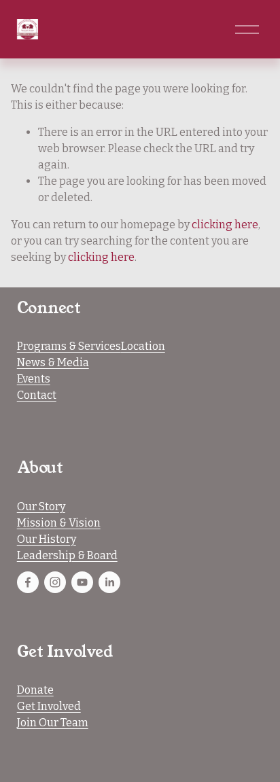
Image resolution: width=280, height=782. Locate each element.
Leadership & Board (67, 555)
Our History (46, 539)
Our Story (41, 506)
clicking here (225, 224)
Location (143, 346)
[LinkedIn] (109, 582)
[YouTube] (82, 582)
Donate (35, 689)
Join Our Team (52, 722)
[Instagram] (55, 582)
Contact (36, 395)
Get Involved (49, 706)
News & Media (53, 362)
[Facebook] (28, 582)
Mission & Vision (59, 522)
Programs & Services (69, 346)
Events (33, 378)
